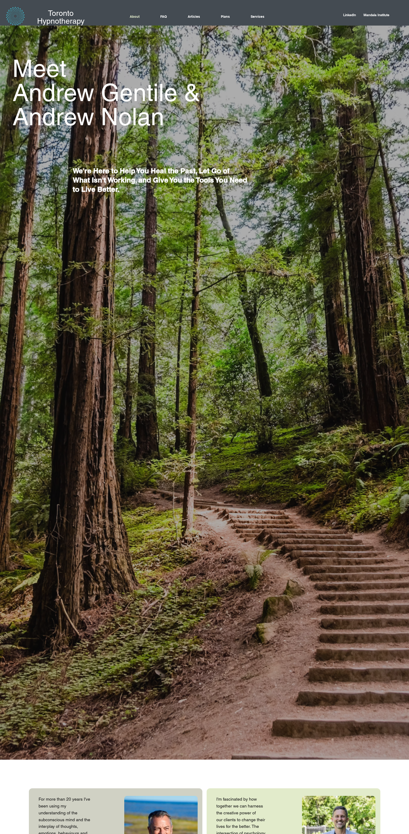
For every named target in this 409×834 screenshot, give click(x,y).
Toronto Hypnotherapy (60, 17)
